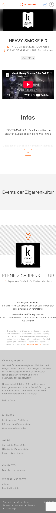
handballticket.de (10, 488)
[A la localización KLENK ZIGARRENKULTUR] (28, 255)
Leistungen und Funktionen (15, 420)
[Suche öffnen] (3, 4)
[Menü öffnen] (45, 4)
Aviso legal (11, 508)
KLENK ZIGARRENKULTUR (28, 275)
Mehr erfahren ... (10, 400)
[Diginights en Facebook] (44, 502)
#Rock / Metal (28, 58)
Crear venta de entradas (14, 428)
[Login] (51, 4)
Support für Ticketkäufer (14, 445)
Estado (31, 505)
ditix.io (5, 484)
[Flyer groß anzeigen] (28, 20)
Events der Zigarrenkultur (28, 192)
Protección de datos (13, 505)
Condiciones (23, 502)
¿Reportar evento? (34, 344)
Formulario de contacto (13, 470)
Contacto (8, 502)
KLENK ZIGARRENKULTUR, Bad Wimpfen (29, 50)
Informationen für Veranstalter (16, 424)
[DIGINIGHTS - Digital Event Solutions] (28, 4)
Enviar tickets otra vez (13, 453)
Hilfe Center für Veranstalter (15, 449)
